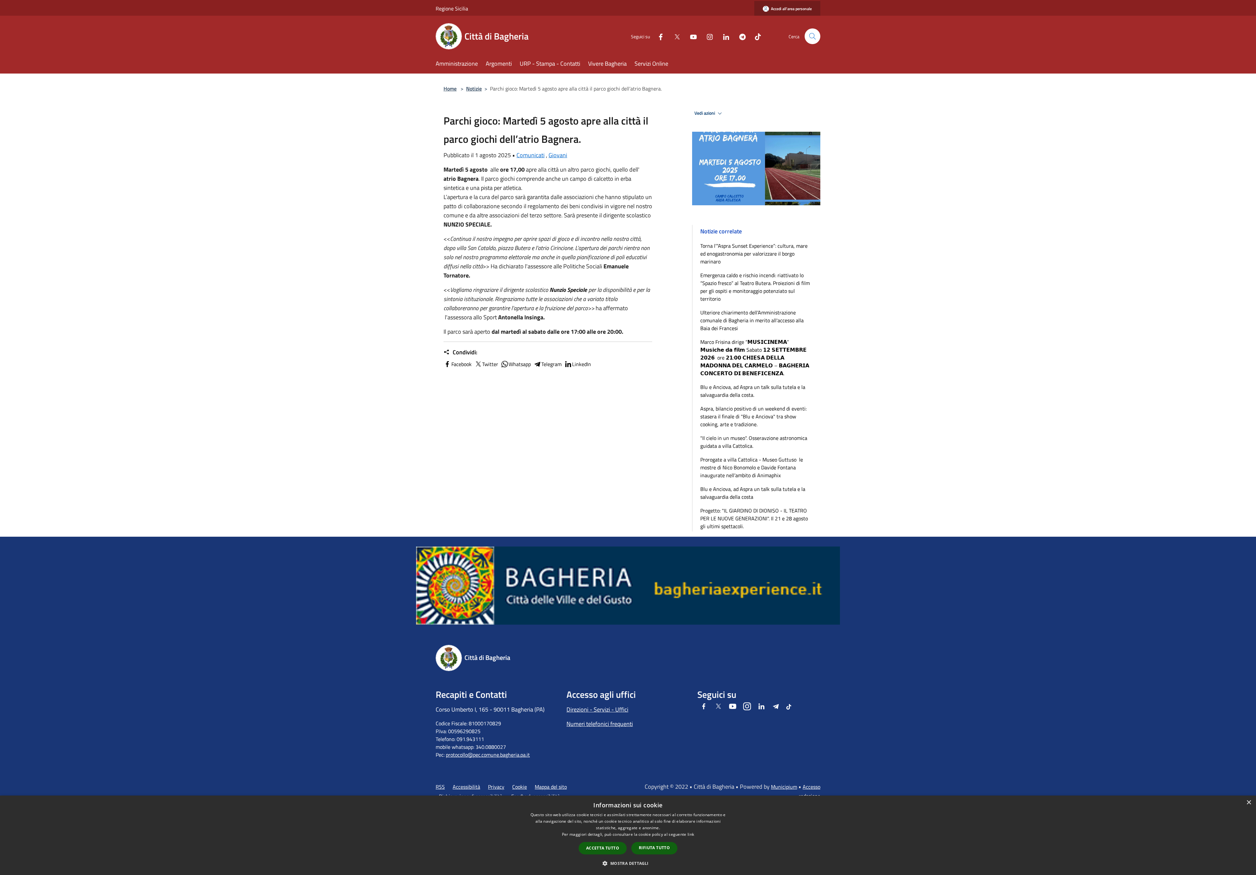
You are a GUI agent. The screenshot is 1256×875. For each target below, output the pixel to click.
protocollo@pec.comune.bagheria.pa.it (488, 755)
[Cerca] (812, 36)
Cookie (519, 787)
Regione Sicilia (452, 8)
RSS (440, 787)
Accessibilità (466, 787)
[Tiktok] (755, 36)
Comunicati (530, 155)
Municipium (784, 787)
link (691, 834)
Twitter (490, 364)
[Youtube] (690, 36)
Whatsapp (520, 364)
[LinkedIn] (723, 36)
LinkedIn (581, 364)
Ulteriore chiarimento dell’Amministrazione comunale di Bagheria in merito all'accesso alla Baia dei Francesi (752, 320)
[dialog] (628, 835)
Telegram (551, 364)
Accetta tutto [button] (602, 848)
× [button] (1248, 802)
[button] (627, 863)
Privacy (496, 787)
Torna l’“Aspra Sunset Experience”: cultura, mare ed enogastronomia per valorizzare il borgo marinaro (754, 253)
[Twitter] (674, 36)
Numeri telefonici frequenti (600, 723)
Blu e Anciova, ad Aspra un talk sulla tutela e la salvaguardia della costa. (752, 391)
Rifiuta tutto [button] (654, 847)
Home (450, 89)
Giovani (558, 155)
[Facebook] (658, 36)
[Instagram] (707, 36)
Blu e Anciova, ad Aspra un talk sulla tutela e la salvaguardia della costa (752, 493)
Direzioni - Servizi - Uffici (597, 709)
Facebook (461, 364)
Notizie (474, 89)
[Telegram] (739, 36)
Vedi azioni (705, 113)
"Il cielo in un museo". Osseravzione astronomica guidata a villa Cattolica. (753, 442)
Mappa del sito (551, 787)
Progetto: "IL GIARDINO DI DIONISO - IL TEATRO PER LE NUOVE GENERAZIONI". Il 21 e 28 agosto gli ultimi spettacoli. (754, 518)
